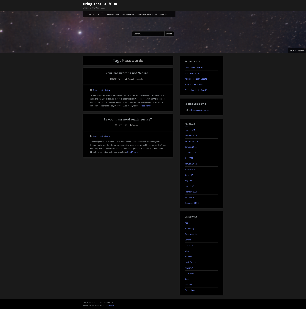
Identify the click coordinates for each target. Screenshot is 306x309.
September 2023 (192, 141)
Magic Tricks (190, 262)
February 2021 (191, 191)
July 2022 (189, 158)
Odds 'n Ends (190, 273)
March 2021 (189, 186)
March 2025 (190, 130)
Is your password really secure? (128, 119)
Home (91, 14)
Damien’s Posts (113, 14)
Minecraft (189, 268)
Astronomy (189, 228)
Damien (135, 125)
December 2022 (192, 152)
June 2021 (189, 175)
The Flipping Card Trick (195, 67)
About (100, 14)
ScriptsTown (109, 306)
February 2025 (191, 135)
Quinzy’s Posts (128, 14)
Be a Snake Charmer (200, 110)
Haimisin (188, 256)
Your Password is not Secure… (128, 73)
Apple (187, 223)
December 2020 (192, 203)
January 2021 (190, 197)
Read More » (146, 106)
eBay (187, 251)
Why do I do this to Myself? (196, 90)
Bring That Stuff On (100, 4)
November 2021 (191, 169)
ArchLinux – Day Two (193, 84)
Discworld (189, 245)
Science (188, 284)
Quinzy (108, 90)
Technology (190, 290)
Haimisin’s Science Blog (147, 14)
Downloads (164, 14)
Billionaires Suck (192, 73)
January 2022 (191, 163)
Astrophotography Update (196, 79)
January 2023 (191, 147)
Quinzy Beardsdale (135, 79)
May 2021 (189, 180)
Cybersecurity (98, 90)
